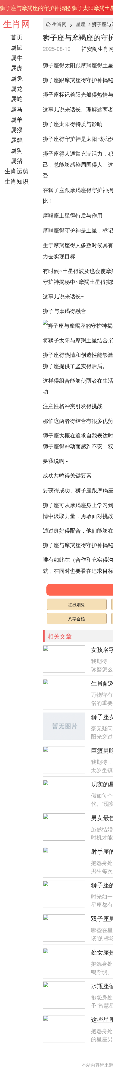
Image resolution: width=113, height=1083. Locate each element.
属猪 (17, 160)
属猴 (17, 129)
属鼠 (17, 47)
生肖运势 (17, 170)
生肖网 (16, 23)
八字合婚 (76, 619)
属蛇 (17, 98)
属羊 (17, 119)
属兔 (17, 78)
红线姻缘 (76, 604)
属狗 (17, 150)
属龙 (17, 88)
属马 (17, 109)
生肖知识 (17, 181)
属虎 (17, 67)
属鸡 (17, 139)
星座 (81, 24)
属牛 (17, 57)
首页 (17, 36)
